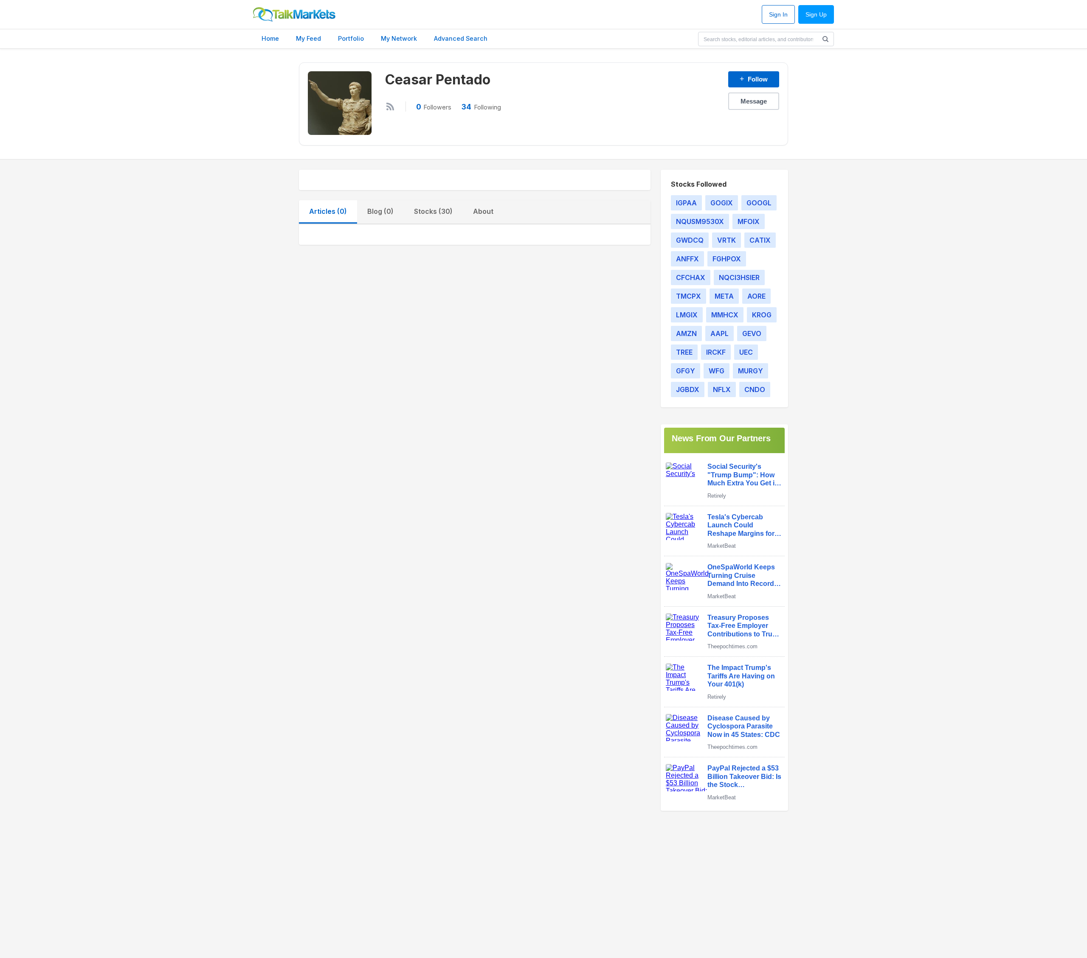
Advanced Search (460, 38)
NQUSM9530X (700, 221)
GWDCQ (690, 240)
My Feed (308, 38)
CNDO (754, 389)
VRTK (726, 240)
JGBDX (687, 389)
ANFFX (687, 259)
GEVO (751, 333)
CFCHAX (690, 277)
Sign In (778, 14)
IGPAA (686, 203)
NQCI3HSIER (739, 277)
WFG (716, 371)
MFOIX (749, 221)
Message (754, 101)
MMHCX (724, 315)
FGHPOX (726, 259)
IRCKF (716, 352)
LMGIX (687, 315)
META (724, 296)
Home (270, 38)
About (483, 211)
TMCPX (688, 296)
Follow (754, 79)
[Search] (825, 39)
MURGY (750, 371)
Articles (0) (328, 211)
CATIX (760, 240)
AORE (756, 296)
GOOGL (759, 203)
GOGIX (721, 203)
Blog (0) (380, 211)
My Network (399, 38)
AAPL (719, 333)
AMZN (686, 333)
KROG (762, 315)
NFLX (722, 389)
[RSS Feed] (390, 106)
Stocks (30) (433, 211)
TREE (684, 352)
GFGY (685, 371)
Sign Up (816, 14)
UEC (746, 352)
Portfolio (351, 38)
